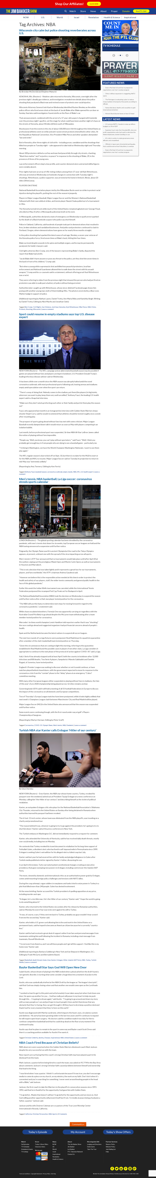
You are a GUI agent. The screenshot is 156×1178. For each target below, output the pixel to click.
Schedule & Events (27, 1149)
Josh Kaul (55, 307)
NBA (89, 307)
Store (83, 11)
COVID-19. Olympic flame (43, 725)
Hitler (65, 960)
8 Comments (62, 1114)
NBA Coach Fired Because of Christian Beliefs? (49, 1042)
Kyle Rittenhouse (72, 307)
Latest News (111, 119)
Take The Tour (91, 1149)
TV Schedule (25, 1147)
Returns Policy (110, 1144)
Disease (47, 1038)
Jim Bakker (21, 11)
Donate (126, 11)
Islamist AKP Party (74, 960)
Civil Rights (37, 307)
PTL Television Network (75, 1152)
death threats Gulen (40, 960)
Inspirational (130, 17)
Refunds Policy (110, 1147)
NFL (78, 472)
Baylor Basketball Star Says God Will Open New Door (53, 967)
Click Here (94, 4)
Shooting (29, 309)
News (93, 11)
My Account (78, 1132)
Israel (76, 17)
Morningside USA (93, 1142)
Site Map (53, 1173)
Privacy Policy (46, 1173)
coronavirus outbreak (55, 472)
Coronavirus (29, 725)
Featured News (113, 82)
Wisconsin (36, 309)
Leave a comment (48, 309)
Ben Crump (28, 307)
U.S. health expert (87, 472)
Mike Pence (83, 307)
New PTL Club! (141, 11)
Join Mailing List (111, 1149)
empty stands (67, 472)
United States (69, 1038)
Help (107, 1152)
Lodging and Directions (94, 1144)
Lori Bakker (71, 1149)
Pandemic (69, 725)
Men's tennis (57, 725)
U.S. (43, 17)
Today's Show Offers (118, 1132)
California (28, 1114)
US (53, 1147)
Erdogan (60, 960)
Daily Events (91, 1147)
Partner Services (111, 1142)
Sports (54, 1114)
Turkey (88, 960)
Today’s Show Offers (41, 1144)
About (103, 11)
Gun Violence (46, 307)
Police (93, 307)
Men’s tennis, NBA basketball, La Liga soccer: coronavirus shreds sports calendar (55, 480)
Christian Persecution (40, 1114)
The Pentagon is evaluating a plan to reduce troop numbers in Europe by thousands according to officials (120, 102)
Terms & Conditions (24, 1173)
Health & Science (112, 17)
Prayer (114, 11)
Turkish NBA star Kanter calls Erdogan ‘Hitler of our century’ (57, 730)
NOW (26, 17)
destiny (41, 1038)
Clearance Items (40, 1147)
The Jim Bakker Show (74, 1144)
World (60, 17)
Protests (22, 309)
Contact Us (71, 1154)
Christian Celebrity (31, 1038)
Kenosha (62, 307)
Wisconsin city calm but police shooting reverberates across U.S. (57, 32)
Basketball (28, 960)
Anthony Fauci (30, 472)
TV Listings (24, 1152)
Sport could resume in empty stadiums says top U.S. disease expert (57, 315)
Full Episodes (25, 1144)
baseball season (41, 472)
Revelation (93, 17)
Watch (72, 11)
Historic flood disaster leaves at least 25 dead (119, 113)
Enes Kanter (51, 960)
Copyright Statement (36, 1173)
